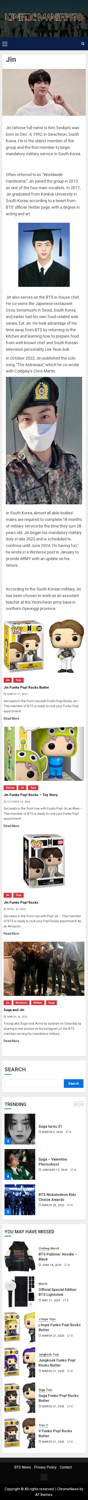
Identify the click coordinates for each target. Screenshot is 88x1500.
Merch (55, 1248)
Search (15, 1069)
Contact (66, 1467)
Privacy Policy (45, 1467)
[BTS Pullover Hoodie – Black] (20, 1256)
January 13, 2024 (55, 1151)
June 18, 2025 (52, 1265)
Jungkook (45, 1354)
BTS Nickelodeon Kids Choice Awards (57, 1179)
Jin (7, 680)
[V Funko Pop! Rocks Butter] (20, 1433)
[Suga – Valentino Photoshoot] (20, 1146)
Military (37, 1002)
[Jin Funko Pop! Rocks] (44, 861)
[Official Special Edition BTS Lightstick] (20, 1291)
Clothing (44, 1248)
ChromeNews (68, 1489)
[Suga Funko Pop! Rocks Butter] (20, 1397)
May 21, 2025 (51, 1300)
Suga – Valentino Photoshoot (53, 1143)
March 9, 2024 (52, 1113)
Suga (51, 1002)
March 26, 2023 (53, 1187)
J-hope (43, 1319)
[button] (4, 44)
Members (21, 1002)
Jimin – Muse (50, 1214)
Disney (10, 787)
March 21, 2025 (53, 1335)
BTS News (22, 1467)
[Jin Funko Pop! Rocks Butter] (44, 646)
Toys (18, 680)
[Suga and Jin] (44, 969)
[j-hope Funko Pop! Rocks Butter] (20, 1327)
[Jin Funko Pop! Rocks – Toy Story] (44, 754)
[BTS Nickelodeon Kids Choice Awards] (20, 1181)
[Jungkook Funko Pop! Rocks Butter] (20, 1362)
